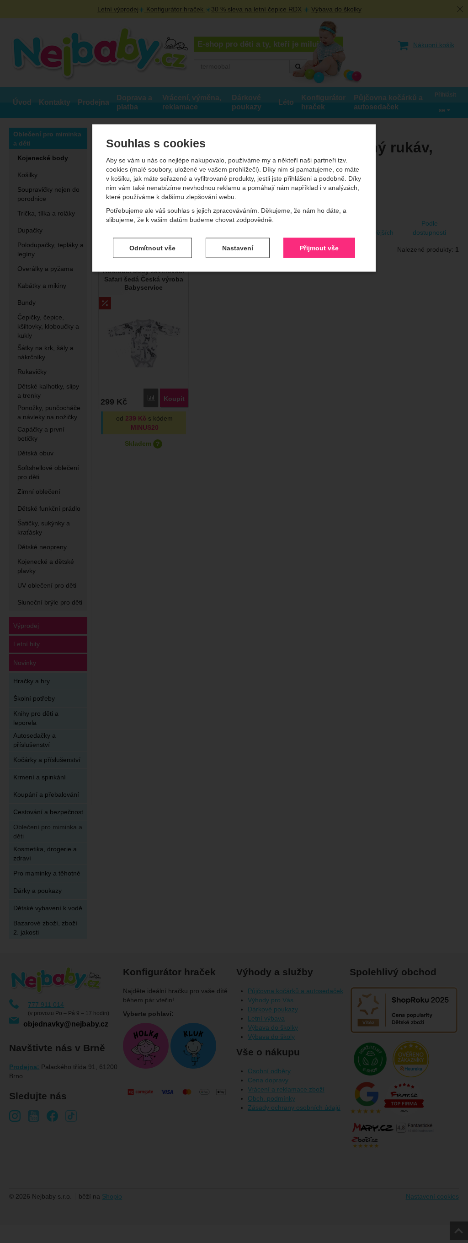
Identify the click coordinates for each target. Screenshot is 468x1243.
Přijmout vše (319, 247)
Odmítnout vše (152, 247)
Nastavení (237, 247)
